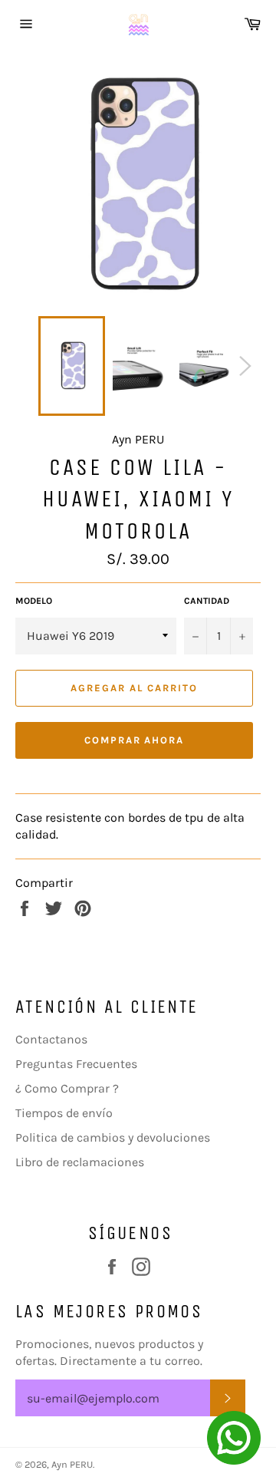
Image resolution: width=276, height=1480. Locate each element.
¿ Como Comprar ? (67, 1088)
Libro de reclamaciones (79, 1162)
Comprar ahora (134, 740)
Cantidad (206, 600)
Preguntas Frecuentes (76, 1063)
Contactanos (51, 1039)
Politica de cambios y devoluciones (112, 1137)
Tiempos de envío (64, 1113)
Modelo (33, 600)
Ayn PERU (72, 1464)
